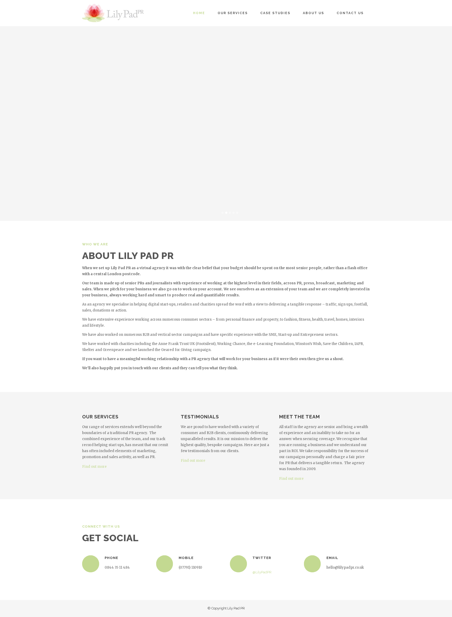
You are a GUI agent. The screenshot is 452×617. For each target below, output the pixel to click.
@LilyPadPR (262, 572)
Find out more (94, 466)
